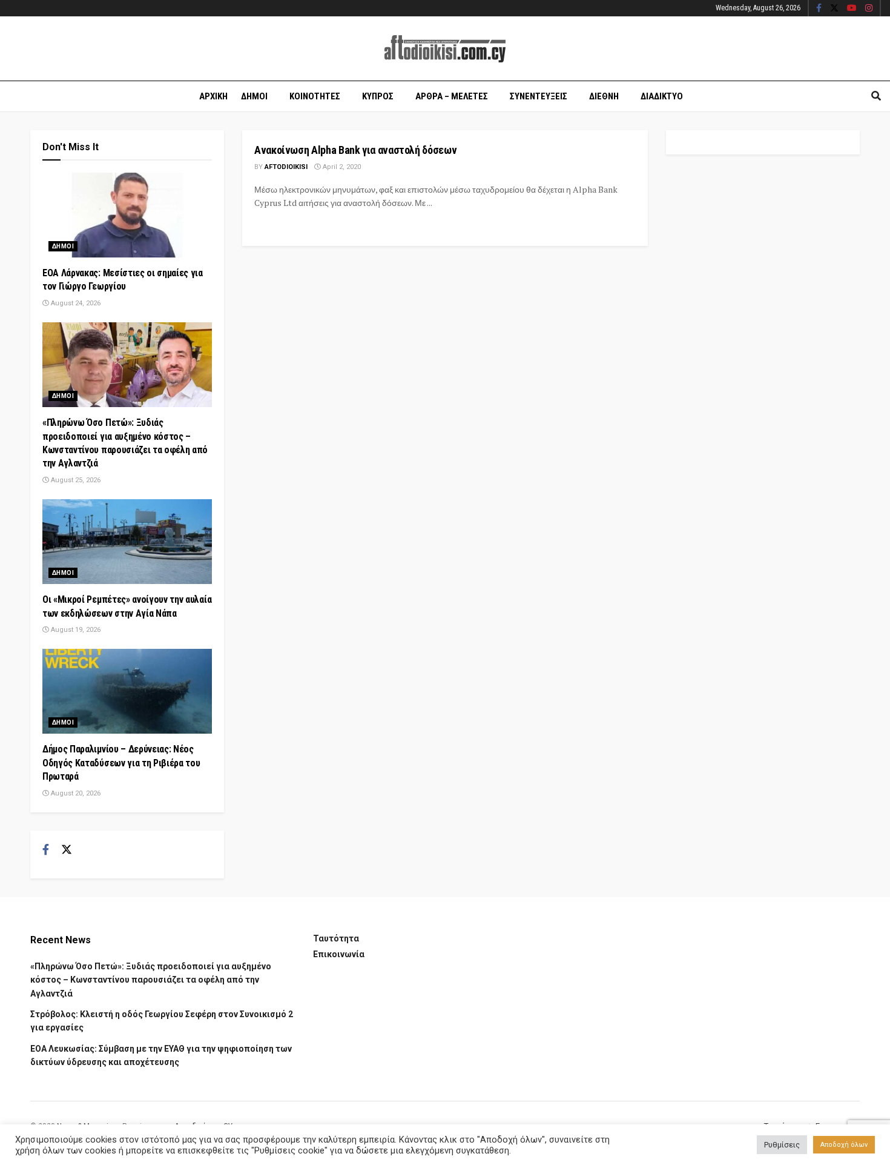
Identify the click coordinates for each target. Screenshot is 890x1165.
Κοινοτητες (314, 96)
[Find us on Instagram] (868, 8)
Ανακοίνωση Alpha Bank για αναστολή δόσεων (355, 150)
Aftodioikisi (286, 167)
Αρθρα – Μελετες (451, 96)
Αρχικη (213, 96)
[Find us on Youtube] (852, 8)
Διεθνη (604, 96)
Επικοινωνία (338, 954)
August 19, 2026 (75, 630)
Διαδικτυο (662, 96)
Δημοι (254, 96)
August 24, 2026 (75, 303)
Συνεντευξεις (538, 96)
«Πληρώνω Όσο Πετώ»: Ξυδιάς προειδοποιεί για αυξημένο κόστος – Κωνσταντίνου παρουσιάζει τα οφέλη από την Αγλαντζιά (150, 979)
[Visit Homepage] (445, 48)
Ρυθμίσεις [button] (782, 1144)
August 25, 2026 (75, 480)
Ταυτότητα (336, 938)
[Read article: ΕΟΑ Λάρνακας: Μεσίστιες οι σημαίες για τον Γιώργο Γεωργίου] (127, 215)
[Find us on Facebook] (819, 8)
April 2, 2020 (341, 167)
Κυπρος (378, 96)
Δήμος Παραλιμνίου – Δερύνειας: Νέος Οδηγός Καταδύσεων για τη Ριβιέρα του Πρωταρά (121, 762)
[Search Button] (876, 96)
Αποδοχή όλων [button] (844, 1145)
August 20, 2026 (75, 793)
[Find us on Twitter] (834, 8)
